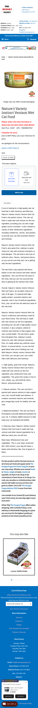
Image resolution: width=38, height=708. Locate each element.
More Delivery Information (19, 609)
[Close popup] (26, 682)
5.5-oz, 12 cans (8, 157)
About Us (19, 617)
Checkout (33, 39)
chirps (6, 472)
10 (28, 579)
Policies (19, 625)
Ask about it (21, 696)
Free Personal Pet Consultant (19, 628)
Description (7, 203)
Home (3, 57)
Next (33, 558)
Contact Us (19, 621)
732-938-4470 (28, 21)
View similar (8, 696)
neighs (12, 472)
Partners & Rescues (19, 632)
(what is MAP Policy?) (10, 148)
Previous (4, 558)
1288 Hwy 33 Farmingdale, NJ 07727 (28, 10)
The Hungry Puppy (18, 505)
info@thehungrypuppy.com (22, 662)
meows (25, 472)
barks (33, 469)
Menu (6, 39)
